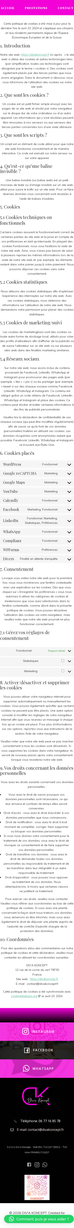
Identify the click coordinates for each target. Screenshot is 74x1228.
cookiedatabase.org (24, 996)
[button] (39, 1219)
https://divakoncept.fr (35, 54)
